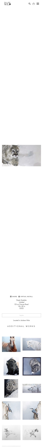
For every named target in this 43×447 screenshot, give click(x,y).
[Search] (30, 4)
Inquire (22, 315)
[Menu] (38, 4)
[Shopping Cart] (34, 4)
